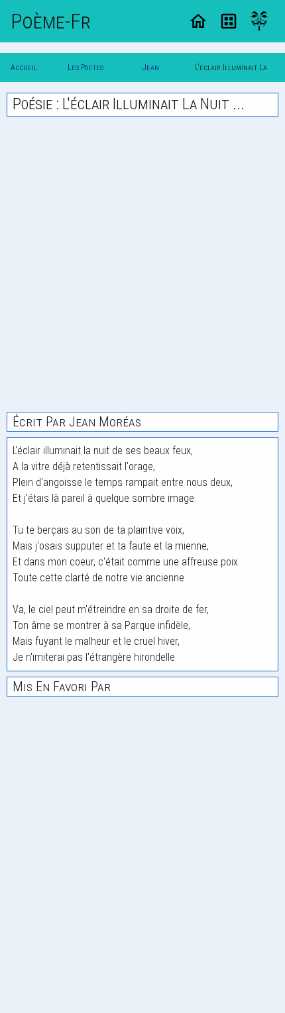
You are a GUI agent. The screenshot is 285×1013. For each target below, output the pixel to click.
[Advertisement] (142, 264)
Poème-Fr (51, 21)
